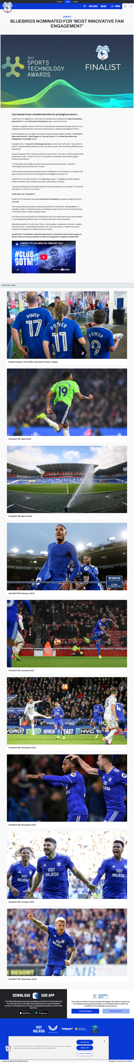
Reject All (85, 1048)
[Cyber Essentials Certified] (95, 1029)
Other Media (127, 1061)
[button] (8, 1048)
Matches (93, 6)
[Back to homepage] (7, 7)
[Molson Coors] (81, 1029)
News (103, 6)
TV (84, 6)
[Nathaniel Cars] (67, 1029)
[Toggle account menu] (131, 6)
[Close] (104, 1041)
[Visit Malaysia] (39, 1029)
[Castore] (53, 1029)
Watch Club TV (116, 1011)
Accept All (85, 1042)
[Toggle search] (125, 6)
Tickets (59, 2)
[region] (58, 1048)
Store (75, 2)
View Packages (85, 1011)
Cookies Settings (85, 1053)
